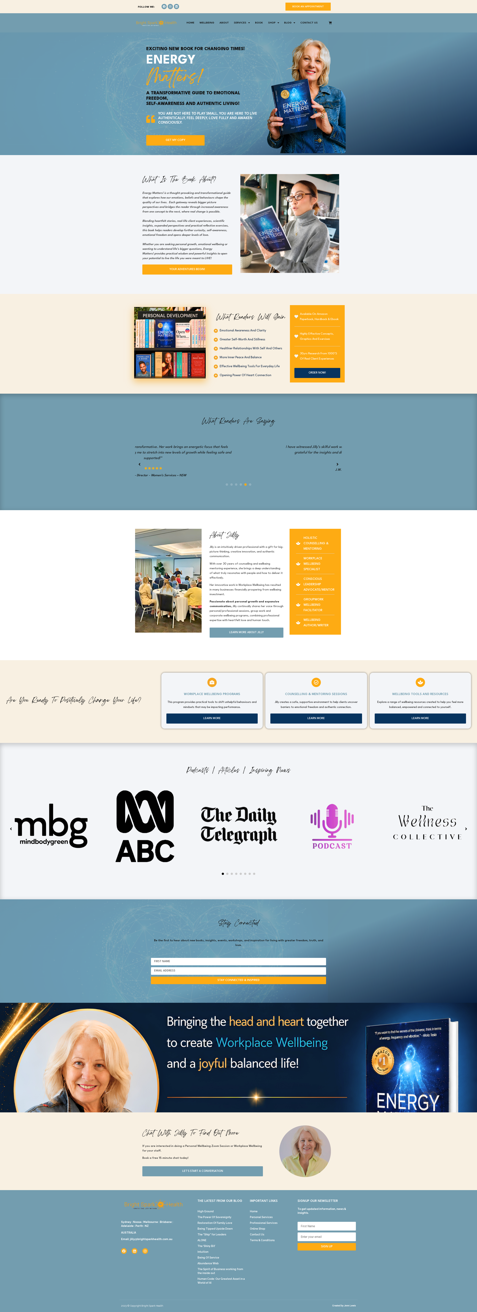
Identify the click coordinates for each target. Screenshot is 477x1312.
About (224, 22)
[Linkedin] (176, 6)
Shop (272, 22)
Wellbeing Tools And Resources (420, 688)
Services (240, 22)
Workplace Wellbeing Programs (212, 688)
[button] (227, 479)
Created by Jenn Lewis (344, 1300)
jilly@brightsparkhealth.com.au (151, 1233)
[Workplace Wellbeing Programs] (212, 676)
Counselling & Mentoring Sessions (316, 688)
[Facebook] (164, 6)
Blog (288, 22)
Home (190, 22)
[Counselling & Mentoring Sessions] (316, 676)
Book (259, 22)
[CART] (330, 23)
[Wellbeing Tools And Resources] (420, 676)
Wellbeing (207, 22)
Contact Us (309, 22)
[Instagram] (170, 6)
